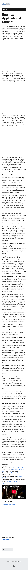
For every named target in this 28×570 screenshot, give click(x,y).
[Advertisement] (14, 56)
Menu (5, 9)
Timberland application (18, 468)
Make (7, 563)
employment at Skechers (15, 472)
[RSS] (14, 566)
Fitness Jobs (6, 539)
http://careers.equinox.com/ (9, 504)
